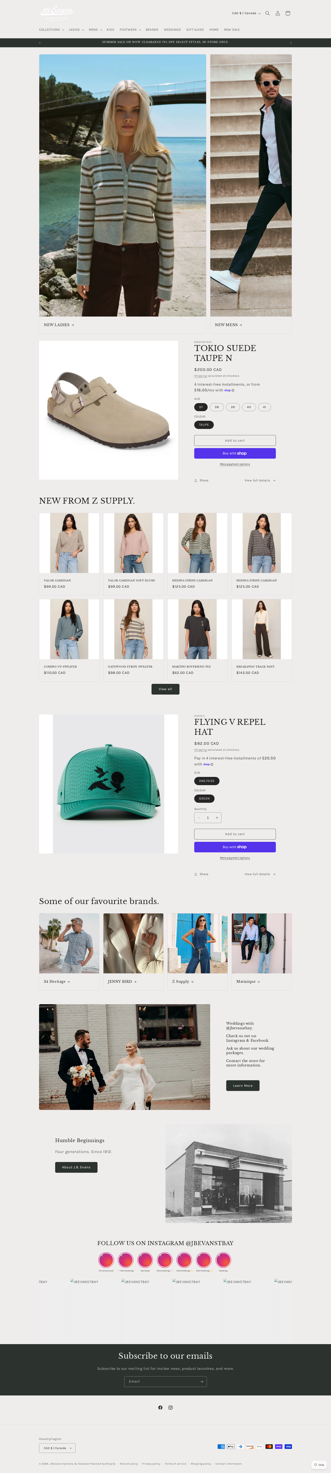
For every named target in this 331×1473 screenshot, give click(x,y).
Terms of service (175, 1463)
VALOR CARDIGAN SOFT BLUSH (131, 580)
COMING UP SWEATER (60, 667)
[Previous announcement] (40, 42)
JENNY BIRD (120, 982)
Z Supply (180, 982)
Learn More (243, 1085)
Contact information (228, 1463)
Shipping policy (201, 1463)
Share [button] (204, 480)
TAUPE (204, 424)
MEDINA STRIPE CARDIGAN (192, 580)
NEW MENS (226, 325)
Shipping (200, 375)
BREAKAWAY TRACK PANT (255, 667)
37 (201, 407)
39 (233, 407)
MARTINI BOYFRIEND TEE (191, 667)
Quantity (200, 809)
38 (217, 407)
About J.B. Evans (76, 1167)
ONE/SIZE (207, 781)
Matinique (246, 982)
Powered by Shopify (103, 1463)
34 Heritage (55, 982)
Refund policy (129, 1463)
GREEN (204, 798)
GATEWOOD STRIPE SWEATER (130, 667)
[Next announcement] (291, 42)
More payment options (235, 464)
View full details (257, 480)
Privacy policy (151, 1463)
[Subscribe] (202, 1381)
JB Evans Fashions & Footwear (70, 1463)
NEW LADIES (57, 325)
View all (165, 689)
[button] (51, 30)
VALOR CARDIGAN (57, 580)
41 (264, 407)
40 (249, 407)
